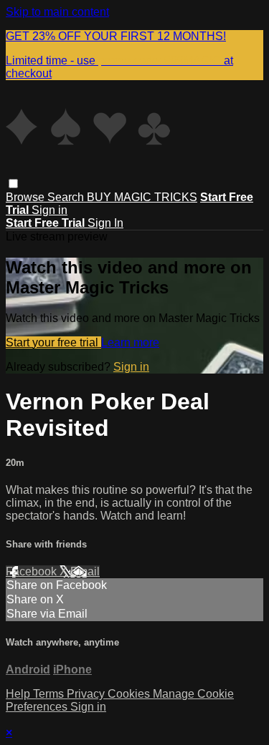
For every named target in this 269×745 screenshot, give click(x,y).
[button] (13, 183)
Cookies (130, 694)
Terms (50, 694)
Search (67, 197)
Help (19, 694)
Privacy (87, 694)
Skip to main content (57, 12)
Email (85, 571)
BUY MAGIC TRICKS (142, 197)
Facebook (33, 571)
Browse (26, 197)
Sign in (49, 210)
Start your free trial (53, 342)
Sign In (105, 223)
